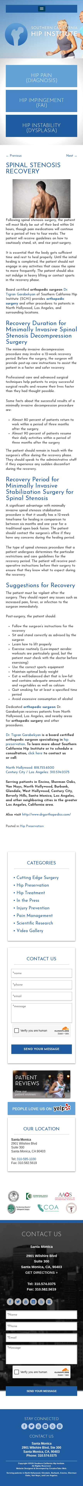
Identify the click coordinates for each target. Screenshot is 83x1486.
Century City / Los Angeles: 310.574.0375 (37, 772)
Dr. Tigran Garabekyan (23, 735)
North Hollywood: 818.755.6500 (30, 768)
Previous (14, 155)
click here (35, 753)
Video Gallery (30, 931)
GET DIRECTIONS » (41, 1273)
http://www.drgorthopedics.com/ (46, 815)
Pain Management (35, 916)
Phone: (41, 1455)
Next (71, 155)
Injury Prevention (33, 908)
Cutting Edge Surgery (38, 878)
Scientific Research (35, 923)
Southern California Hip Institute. (49, 1463)
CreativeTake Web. (58, 1468)
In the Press (28, 900)
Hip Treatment (31, 893)
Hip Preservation (32, 826)
